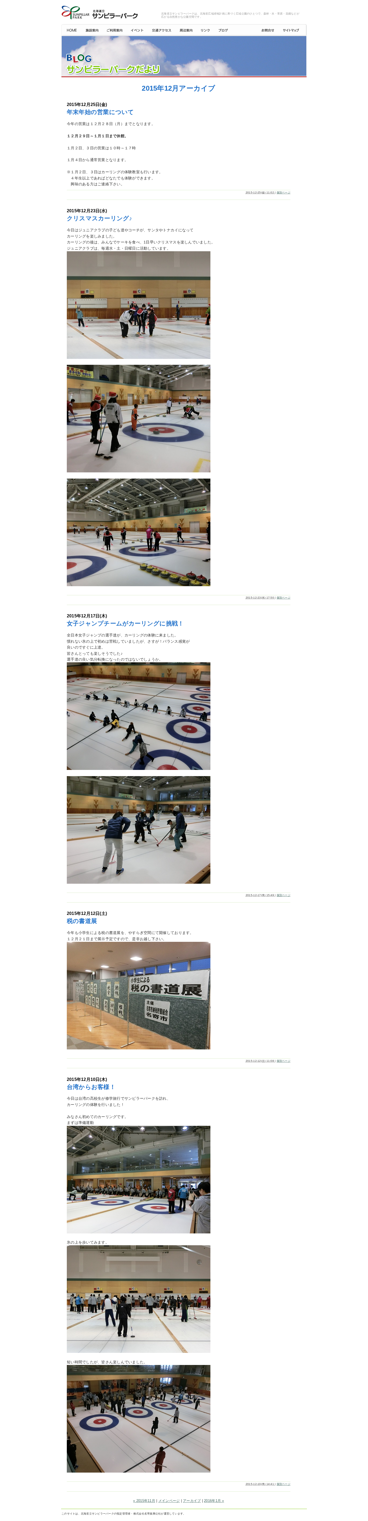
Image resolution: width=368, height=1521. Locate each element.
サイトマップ (293, 30)
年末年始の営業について (100, 112)
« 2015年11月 (144, 1501)
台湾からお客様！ (91, 1087)
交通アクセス (161, 30)
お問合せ (268, 30)
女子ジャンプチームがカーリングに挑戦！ (125, 623)
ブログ (235, 30)
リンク (205, 30)
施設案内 (92, 30)
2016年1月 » (214, 1501)
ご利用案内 (115, 30)
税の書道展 (82, 921)
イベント (137, 30)
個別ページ (283, 192)
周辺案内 (186, 30)
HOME (71, 30)
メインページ (169, 1501)
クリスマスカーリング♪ (99, 218)
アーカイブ (192, 1501)
